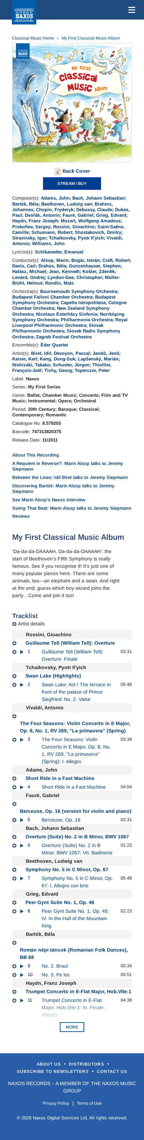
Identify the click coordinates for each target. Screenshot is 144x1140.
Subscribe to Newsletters (53, 1071)
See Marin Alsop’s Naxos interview (48, 499)
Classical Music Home (33, 38)
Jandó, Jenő (106, 353)
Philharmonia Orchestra (87, 319)
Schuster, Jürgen (71, 364)
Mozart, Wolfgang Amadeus (91, 220)
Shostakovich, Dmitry (98, 232)
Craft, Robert (116, 260)
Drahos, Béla (52, 265)
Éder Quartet (54, 344)
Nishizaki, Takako (31, 364)
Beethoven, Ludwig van (66, 204)
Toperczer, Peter (92, 370)
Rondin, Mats (59, 283)
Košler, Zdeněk (98, 271)
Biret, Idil (41, 353)
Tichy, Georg (58, 370)
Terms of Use (89, 1103)
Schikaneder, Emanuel (59, 251)
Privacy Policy (56, 1103)
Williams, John (48, 243)
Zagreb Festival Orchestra (64, 336)
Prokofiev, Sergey (31, 226)
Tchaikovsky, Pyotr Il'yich (76, 238)
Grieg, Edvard (111, 215)
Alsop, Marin (55, 260)
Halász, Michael (29, 271)
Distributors (87, 1064)
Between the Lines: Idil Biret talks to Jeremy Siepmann (70, 477)
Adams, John (55, 198)
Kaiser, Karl (24, 358)
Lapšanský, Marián (98, 358)
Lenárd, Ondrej (28, 277)
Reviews (21, 516)
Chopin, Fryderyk (54, 209)
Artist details (31, 623)
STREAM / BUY (72, 183)
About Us (49, 1064)
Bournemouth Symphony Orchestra (78, 291)
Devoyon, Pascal (72, 353)
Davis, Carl (24, 265)
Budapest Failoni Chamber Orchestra (52, 297)
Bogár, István (85, 260)
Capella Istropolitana (83, 302)
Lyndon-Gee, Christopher (75, 277)
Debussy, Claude (94, 209)
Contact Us (112, 1071)
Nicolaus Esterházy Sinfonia (66, 314)
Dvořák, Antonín (42, 215)
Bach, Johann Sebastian (98, 198)
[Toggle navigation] (130, 9)
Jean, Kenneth (64, 271)
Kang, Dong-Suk (57, 358)
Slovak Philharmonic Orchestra (57, 328)
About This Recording (35, 455)
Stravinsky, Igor (29, 238)
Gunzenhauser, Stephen (95, 265)
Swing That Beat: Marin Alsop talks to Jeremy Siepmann (71, 508)
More (72, 1027)
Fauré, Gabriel (78, 215)
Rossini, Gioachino (74, 226)
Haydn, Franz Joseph (35, 220)
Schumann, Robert (51, 232)
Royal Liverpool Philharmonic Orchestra (70, 322)
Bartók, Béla (25, 204)
